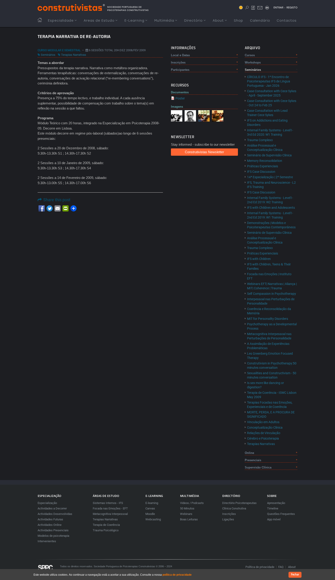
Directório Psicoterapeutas (239, 503)
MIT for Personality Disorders (267, 319)
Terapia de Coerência (106, 525)
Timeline (272, 508)
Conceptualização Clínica (265, 427)
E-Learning (134, 21)
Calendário (260, 21)
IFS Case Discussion (261, 171)
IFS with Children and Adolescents (271, 207)
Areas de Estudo (99, 21)
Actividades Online (50, 525)
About (218, 21)
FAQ (280, 567)
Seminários (48, 54)
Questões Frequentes (281, 514)
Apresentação (276, 503)
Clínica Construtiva (234, 508)
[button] (176, 115)
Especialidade (61, 21)
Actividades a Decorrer (52, 508)
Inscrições (229, 514)
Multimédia (164, 21)
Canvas (150, 508)
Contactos (286, 21)
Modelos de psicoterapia (53, 535)
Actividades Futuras (50, 519)
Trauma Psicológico (106, 530)
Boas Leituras (189, 519)
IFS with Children (259, 259)
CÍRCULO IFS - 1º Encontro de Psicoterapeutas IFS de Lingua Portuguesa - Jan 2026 (268, 81)
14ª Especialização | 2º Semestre (270, 177)
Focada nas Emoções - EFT (110, 508)
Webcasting (153, 519)
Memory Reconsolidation (264, 161)
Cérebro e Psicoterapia (263, 438)
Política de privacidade (259, 567)
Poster (180, 98)
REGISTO (291, 7)
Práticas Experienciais (262, 166)
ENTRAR (278, 7)
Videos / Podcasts (192, 503)
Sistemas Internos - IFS (108, 503)
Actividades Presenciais (53, 530)
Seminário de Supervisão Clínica (269, 155)
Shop (238, 21)
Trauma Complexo (260, 140)
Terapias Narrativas (73, 54)
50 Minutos (187, 508)
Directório (193, 21)
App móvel (274, 519)
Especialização (47, 503)
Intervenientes (47, 541)
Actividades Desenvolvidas (55, 514)
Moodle (150, 514)
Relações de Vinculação (263, 433)
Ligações (228, 519)
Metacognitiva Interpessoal (110, 514)
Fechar (295, 574)
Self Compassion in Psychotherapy (271, 293)
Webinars (186, 514)
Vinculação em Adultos (263, 422)
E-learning (151, 503)
